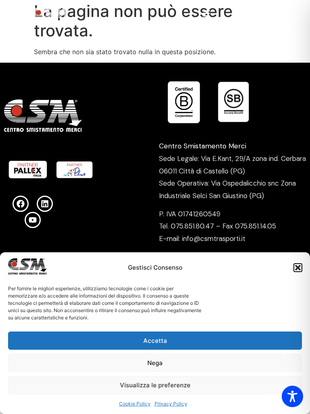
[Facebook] (21, 204)
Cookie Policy (135, 404)
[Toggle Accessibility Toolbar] (292, 396)
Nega (155, 363)
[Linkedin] (45, 204)
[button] (298, 268)
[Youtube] (33, 220)
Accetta (155, 340)
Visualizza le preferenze (155, 385)
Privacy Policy (171, 404)
